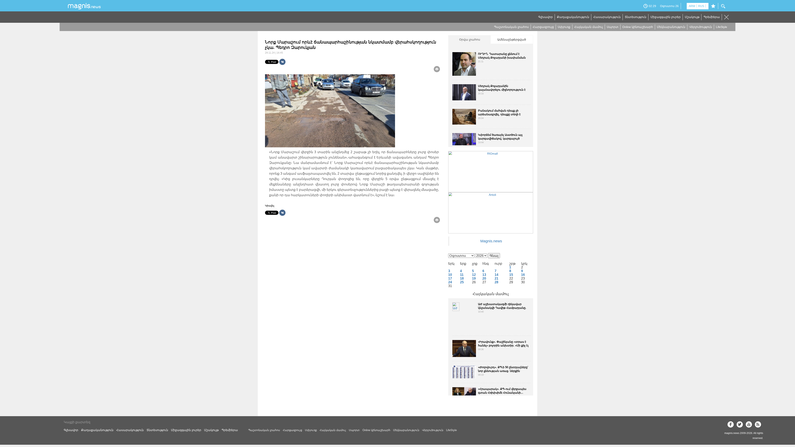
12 (474, 274)
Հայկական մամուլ (588, 27)
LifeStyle (721, 27)
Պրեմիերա (711, 17)
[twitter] (740, 424)
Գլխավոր (545, 17)
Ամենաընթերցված (511, 39)
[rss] (758, 424)
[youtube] (749, 424)
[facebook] (731, 424)
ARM (692, 6)
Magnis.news (491, 241)
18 (462, 278)
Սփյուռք (564, 27)
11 (462, 274)
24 (450, 282)
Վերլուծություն (700, 27)
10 (450, 274)
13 (484, 274)
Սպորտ (612, 27)
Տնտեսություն (635, 17)
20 (484, 278)
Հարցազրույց (543, 27)
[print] (437, 69)
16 (523, 274)
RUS (701, 6)
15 (511, 274)
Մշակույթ (692, 17)
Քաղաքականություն (573, 17)
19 (474, 278)
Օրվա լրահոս (469, 39)
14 (496, 274)
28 (496, 282)
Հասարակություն (607, 17)
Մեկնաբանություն (671, 27)
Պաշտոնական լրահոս (511, 27)
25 (462, 282)
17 (450, 278)
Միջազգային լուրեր (665, 17)
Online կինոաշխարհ (637, 27)
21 (496, 278)
